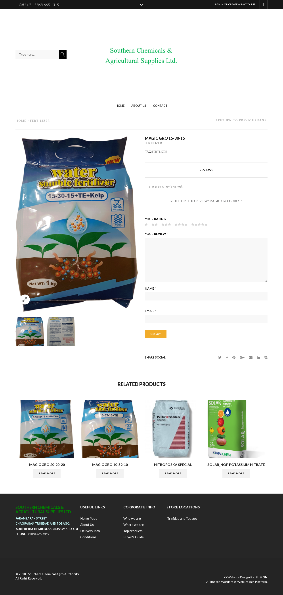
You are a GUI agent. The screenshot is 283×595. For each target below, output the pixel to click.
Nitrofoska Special (173, 465)
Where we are (133, 525)
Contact (160, 105)
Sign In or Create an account (234, 4)
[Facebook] (227, 357)
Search (63, 54)
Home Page (88, 518)
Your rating (155, 219)
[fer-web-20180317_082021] (61, 331)
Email (150, 311)
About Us (87, 525)
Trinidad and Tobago (181, 518)
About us (138, 105)
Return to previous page (242, 120)
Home (120, 105)
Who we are (132, 518)
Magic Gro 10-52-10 (110, 465)
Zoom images (25, 299)
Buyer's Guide (133, 537)
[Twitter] (220, 357)
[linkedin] (258, 357)
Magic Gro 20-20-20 (47, 465)
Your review (156, 234)
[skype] (265, 357)
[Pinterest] (234, 357)
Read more (47, 473)
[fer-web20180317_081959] (29, 331)
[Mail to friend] (251, 357)
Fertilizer (40, 120)
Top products (133, 531)
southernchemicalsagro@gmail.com (47, 528)
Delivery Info (90, 531)
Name (150, 288)
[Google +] (242, 357)
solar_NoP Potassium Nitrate (236, 465)
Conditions (88, 537)
